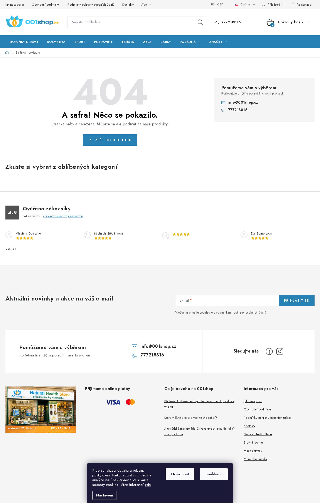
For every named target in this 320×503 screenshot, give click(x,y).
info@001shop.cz (243, 102)
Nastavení (104, 495)
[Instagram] (279, 351)
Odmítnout (180, 474)
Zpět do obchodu (113, 140)
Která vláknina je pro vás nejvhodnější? (190, 417)
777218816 (231, 22)
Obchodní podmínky (46, 4)
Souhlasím (213, 474)
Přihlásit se (296, 300)
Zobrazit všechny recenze (63, 216)
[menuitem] (24, 41)
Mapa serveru (253, 451)
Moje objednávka (255, 459)
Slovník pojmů (253, 442)
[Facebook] (269, 351)
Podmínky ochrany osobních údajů (91, 4)
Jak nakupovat (14, 4)
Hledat (200, 22)
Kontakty (128, 4)
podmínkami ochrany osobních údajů (241, 312)
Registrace (304, 4)
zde (148, 484)
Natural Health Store (258, 434)
